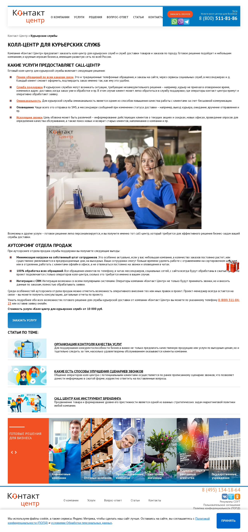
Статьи (138, 17)
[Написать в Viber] (180, 23)
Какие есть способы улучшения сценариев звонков (98, 371)
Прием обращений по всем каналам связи (44, 77)
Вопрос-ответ (117, 17)
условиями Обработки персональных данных (81, 522)
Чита (13, 8)
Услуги (79, 17)
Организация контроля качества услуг (88, 344)
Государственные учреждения (224, 476)
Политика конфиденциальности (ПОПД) (216, 508)
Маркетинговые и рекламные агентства (192, 474)
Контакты (156, 17)
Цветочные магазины (156, 476)
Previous (12, 452)
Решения (95, 17)
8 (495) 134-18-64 (221, 490)
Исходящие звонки (29, 117)
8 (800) (218, 18)
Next (16, 452)
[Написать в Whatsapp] (174, 23)
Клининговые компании (61, 476)
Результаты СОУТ (230, 501)
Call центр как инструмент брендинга (87, 398)
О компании (60, 17)
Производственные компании (129, 476)
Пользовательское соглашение (221, 505)
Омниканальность (28, 101)
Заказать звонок (180, 14)
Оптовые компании (98, 478)
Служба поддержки (29, 87)
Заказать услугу (24, 320)
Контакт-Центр (18, 36)
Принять (228, 520)
